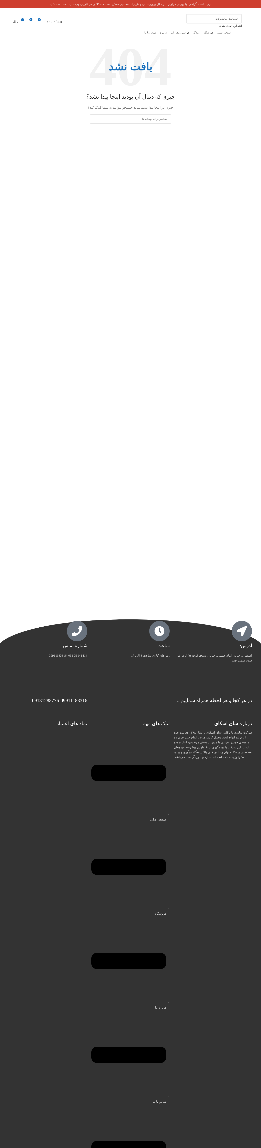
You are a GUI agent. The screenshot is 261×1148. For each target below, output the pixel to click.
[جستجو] (191, 21)
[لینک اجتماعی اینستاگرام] (11, 11)
